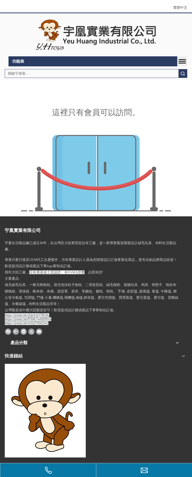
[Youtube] (39, 331)
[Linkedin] (23, 331)
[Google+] (16, 331)
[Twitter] (31, 331)
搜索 (182, 73)
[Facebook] (8, 331)
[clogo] (96, 35)
